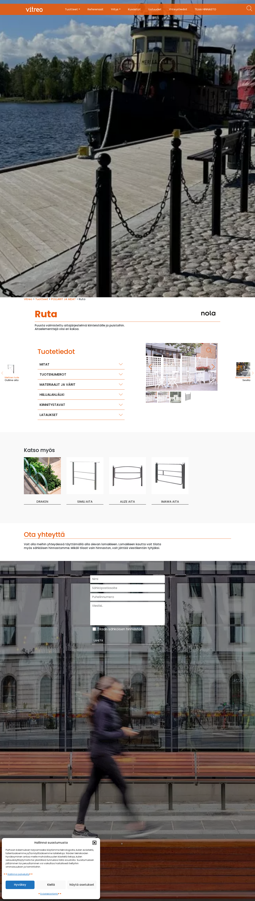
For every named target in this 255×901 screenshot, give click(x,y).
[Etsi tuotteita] (249, 8)
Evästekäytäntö (49, 893)
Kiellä (51, 885)
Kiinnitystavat (52, 404)
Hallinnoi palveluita (18, 874)
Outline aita (12, 379)
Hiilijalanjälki (52, 394)
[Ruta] (181, 367)
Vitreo (28, 299)
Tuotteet (41, 299)
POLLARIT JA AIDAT (63, 299)
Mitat (44, 364)
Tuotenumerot (53, 374)
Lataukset (49, 414)
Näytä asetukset (81, 885)
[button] (94, 843)
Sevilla (242, 379)
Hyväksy (20, 885)
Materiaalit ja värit (57, 384)
